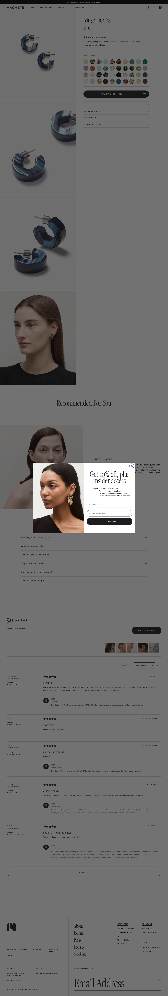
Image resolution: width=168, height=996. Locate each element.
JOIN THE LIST (109, 521)
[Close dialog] (132, 466)
